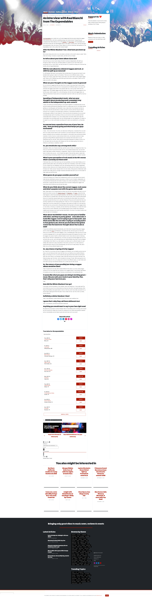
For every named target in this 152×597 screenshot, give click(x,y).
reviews (84, 579)
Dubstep (82, 542)
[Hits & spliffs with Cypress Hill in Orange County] (45, 552)
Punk (85, 557)
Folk (73, 545)
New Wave (82, 552)
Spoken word (74, 563)
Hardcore (74, 546)
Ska (84, 560)
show (78, 581)
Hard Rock (88, 545)
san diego (74, 581)
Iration (76, 193)
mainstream (74, 578)
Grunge (83, 545)
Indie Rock (81, 548)
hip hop (83, 576)
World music (86, 564)
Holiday (89, 546)
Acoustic (74, 534)
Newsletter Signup (99, 552)
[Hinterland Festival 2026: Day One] (45, 542)
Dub (78, 542)
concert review (80, 575)
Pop (86, 554)
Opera (78, 554)
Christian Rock (82, 537)
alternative (80, 572)
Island (80, 549)
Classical (80, 539)
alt (76, 572)
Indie (77, 548)
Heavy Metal (79, 546)
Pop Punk (74, 555)
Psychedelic (74, 557)
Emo (78, 543)
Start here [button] (91, 41)
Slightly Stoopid (61, 193)
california (87, 573)
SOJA (53, 230)
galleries (74, 576)
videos (80, 583)
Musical (77, 552)
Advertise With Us (97, 555)
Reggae (84, 24)
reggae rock (78, 579)
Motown (89, 551)
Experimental (83, 543)
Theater (77, 564)
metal (79, 578)
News (46, 12)
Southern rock (84, 561)
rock (88, 579)
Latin (87, 549)
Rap (72, 558)
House (73, 548)
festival (89, 575)
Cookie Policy (99, 595)
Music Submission (97, 557)
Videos (70, 12)
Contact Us (96, 558)
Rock (80, 558)
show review (83, 581)
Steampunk (81, 563)
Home (44, 15)
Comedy (85, 539)
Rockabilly (84, 558)
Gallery (59, 12)
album (73, 572)
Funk (76, 545)
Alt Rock (78, 534)
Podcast (82, 554)
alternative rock (75, 573)
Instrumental (74, 549)
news (89, 578)
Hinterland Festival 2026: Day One (56, 540)
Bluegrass (87, 536)
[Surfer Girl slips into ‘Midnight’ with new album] (45, 537)
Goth (79, 545)
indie (87, 576)
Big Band (82, 536)
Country (73, 540)
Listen (65, 12)
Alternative (84, 534)
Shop (76, 12)
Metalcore (84, 551)
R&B (88, 557)
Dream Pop (74, 542)
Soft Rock (74, 561)
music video (84, 578)
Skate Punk (89, 560)
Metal (79, 551)
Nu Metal (74, 554)
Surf (85, 563)
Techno (73, 564)
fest (85, 575)
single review (74, 583)
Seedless (64, 41)
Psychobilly (80, 557)
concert (73, 575)
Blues (73, 537)
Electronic (74, 543)
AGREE (107, 595)
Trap (82, 564)
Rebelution (69, 193)
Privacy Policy (96, 566)
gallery (78, 576)
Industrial (86, 548)
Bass (78, 536)
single (88, 581)
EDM (86, 542)
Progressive (84, 555)
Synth (89, 563)
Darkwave (82, 540)
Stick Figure (71, 41)
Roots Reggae (74, 560)
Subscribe (65, 429)
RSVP (81, 340)
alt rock (82, 573)
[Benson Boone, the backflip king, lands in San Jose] (45, 557)
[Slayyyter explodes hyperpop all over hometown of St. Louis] (45, 547)
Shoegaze (81, 560)
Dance (78, 540)
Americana (74, 536)
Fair (88, 543)
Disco (87, 540)
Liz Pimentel (52, 24)
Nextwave (87, 552)
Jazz (83, 549)
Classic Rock (74, 539)
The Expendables (47, 38)
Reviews (52, 12)
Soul (78, 561)
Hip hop (84, 546)
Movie (73, 552)
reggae (73, 579)
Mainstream (74, 551)
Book (76, 537)
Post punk (79, 555)
